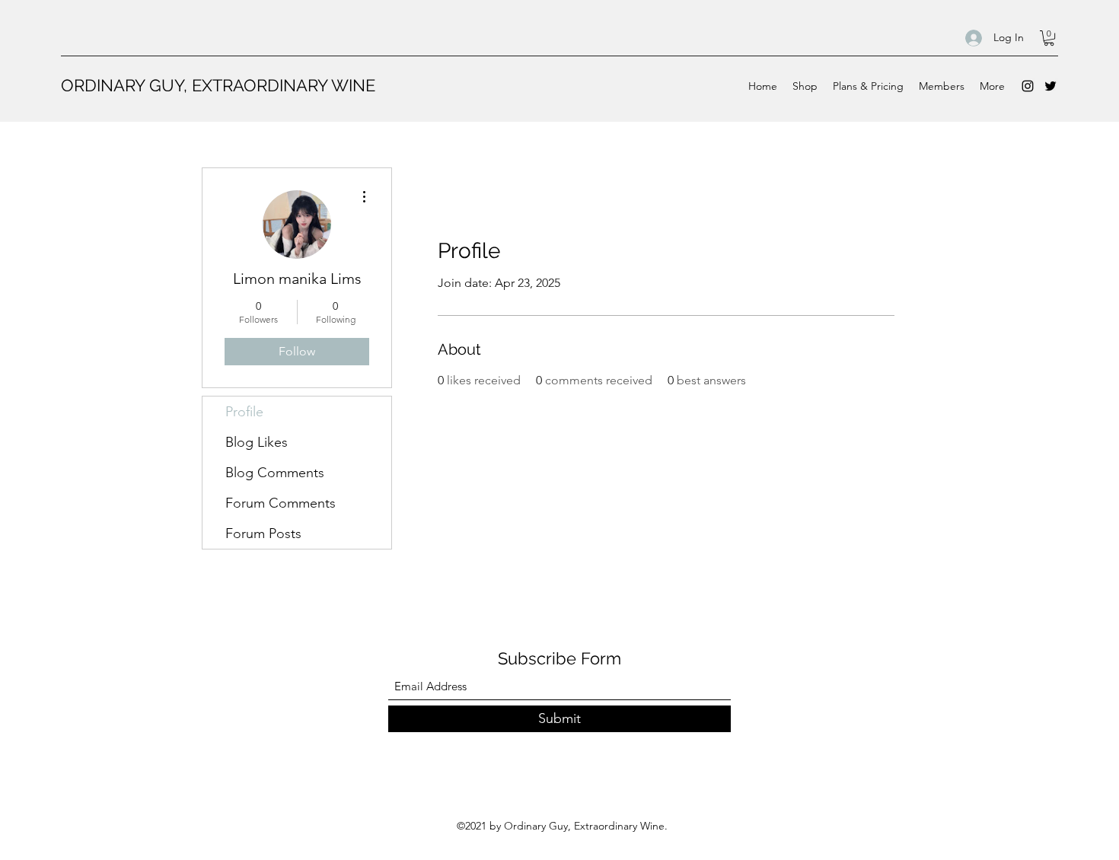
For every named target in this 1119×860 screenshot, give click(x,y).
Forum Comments (280, 503)
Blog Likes (256, 442)
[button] (1049, 38)
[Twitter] (1050, 86)
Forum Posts (263, 533)
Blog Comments (274, 472)
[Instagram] (1027, 86)
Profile (244, 411)
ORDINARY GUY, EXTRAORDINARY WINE (218, 85)
